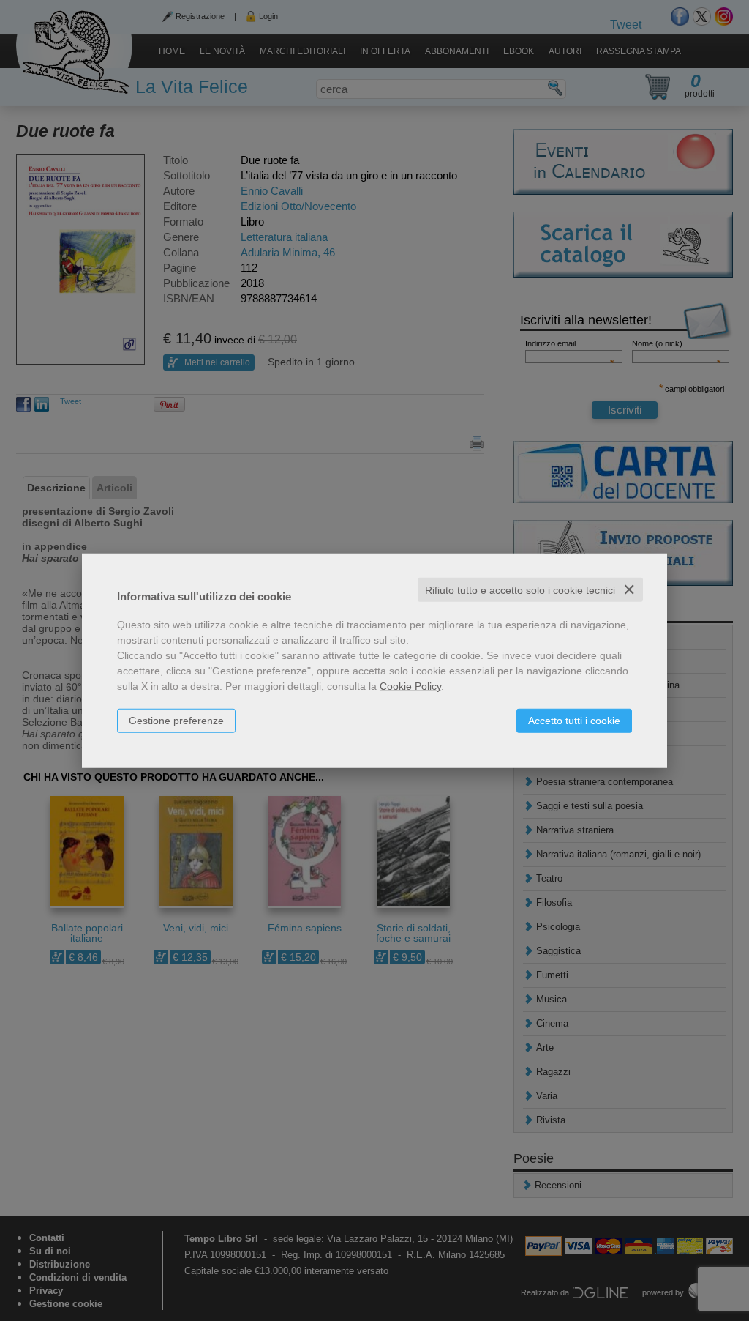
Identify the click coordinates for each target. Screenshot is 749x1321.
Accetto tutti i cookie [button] (574, 720)
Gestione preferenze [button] (176, 720)
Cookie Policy (410, 685)
